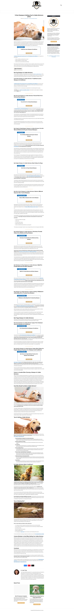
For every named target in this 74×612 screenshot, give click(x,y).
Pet (15, 146)
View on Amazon (29, 53)
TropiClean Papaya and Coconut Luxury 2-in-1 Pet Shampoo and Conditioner (26, 56)
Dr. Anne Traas (26, 18)
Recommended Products (33, 18)
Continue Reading (37, 604)
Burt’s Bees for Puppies (17, 362)
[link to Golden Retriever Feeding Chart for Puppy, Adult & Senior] (37, 590)
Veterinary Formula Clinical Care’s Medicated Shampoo (28, 251)
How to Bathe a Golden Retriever (19, 436)
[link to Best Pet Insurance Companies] (21, 590)
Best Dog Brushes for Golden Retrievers (20, 561)
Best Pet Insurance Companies (21, 596)
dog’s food (22, 531)
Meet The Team (53, 41)
